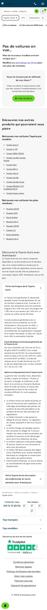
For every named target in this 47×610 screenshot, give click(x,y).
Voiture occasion (21, 492)
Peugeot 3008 (12, 209)
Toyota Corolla (12, 178)
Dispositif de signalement (23, 585)
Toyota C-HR (11, 149)
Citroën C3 (11, 230)
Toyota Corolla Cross (15, 182)
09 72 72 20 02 (12, 505)
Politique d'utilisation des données (23, 571)
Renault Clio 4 (12, 239)
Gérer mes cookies (23, 576)
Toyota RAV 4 (12, 169)
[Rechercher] (36, 11)
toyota (34, 492)
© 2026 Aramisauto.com (23, 594)
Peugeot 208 (12, 213)
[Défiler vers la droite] (42, 18)
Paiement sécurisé (23, 580)
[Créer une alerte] (5, 605)
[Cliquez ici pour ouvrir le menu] (42, 3)
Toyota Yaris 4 (12, 173)
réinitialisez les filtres (26, 62)
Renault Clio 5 (12, 222)
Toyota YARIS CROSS (15, 153)
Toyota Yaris (11, 165)
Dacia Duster (12, 217)
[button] (16, 18)
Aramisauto (7, 492)
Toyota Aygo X (12, 145)
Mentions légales (23, 566)
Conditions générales (23, 562)
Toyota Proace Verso (15, 193)
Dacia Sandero (12, 234)
